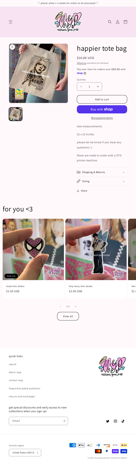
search (12, 364)
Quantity (81, 79)
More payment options (102, 117)
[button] (11, 22)
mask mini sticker (15, 286)
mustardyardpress (102, 458)
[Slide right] (76, 306)
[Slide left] (60, 306)
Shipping (81, 63)
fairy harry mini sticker (80, 286)
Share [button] (84, 190)
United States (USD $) (23, 452)
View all (68, 316)
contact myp (16, 380)
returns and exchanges (22, 396)
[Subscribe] (64, 421)
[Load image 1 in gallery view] (15, 114)
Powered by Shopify (118, 458)
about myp (15, 372)
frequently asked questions (24, 388)
